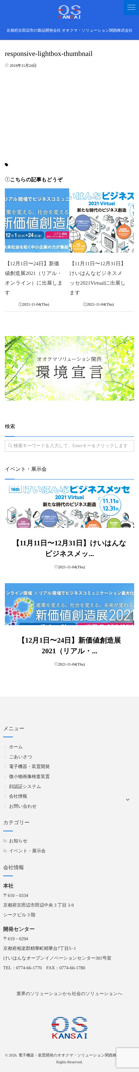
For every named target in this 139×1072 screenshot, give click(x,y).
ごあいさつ (20, 757)
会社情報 (18, 796)
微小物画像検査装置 (29, 776)
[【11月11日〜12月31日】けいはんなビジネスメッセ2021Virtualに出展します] (102, 220)
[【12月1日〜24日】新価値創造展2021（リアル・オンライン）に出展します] (37, 220)
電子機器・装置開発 (29, 766)
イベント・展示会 (27, 851)
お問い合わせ (23, 806)
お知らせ (18, 841)
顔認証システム (25, 786)
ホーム (16, 747)
